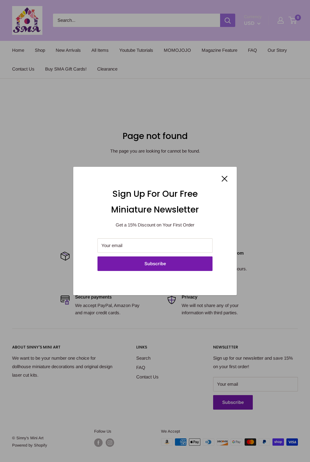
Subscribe (155, 263)
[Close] (225, 178)
